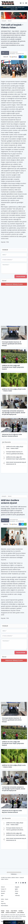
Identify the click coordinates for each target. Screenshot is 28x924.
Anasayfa (4, 21)
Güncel (9, 21)
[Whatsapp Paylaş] (25, 56)
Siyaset (9, 872)
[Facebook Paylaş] (20, 56)
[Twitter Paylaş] (22, 56)
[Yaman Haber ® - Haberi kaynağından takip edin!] (8, 3)
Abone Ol (5, 56)
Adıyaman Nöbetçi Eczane (14, 284)
